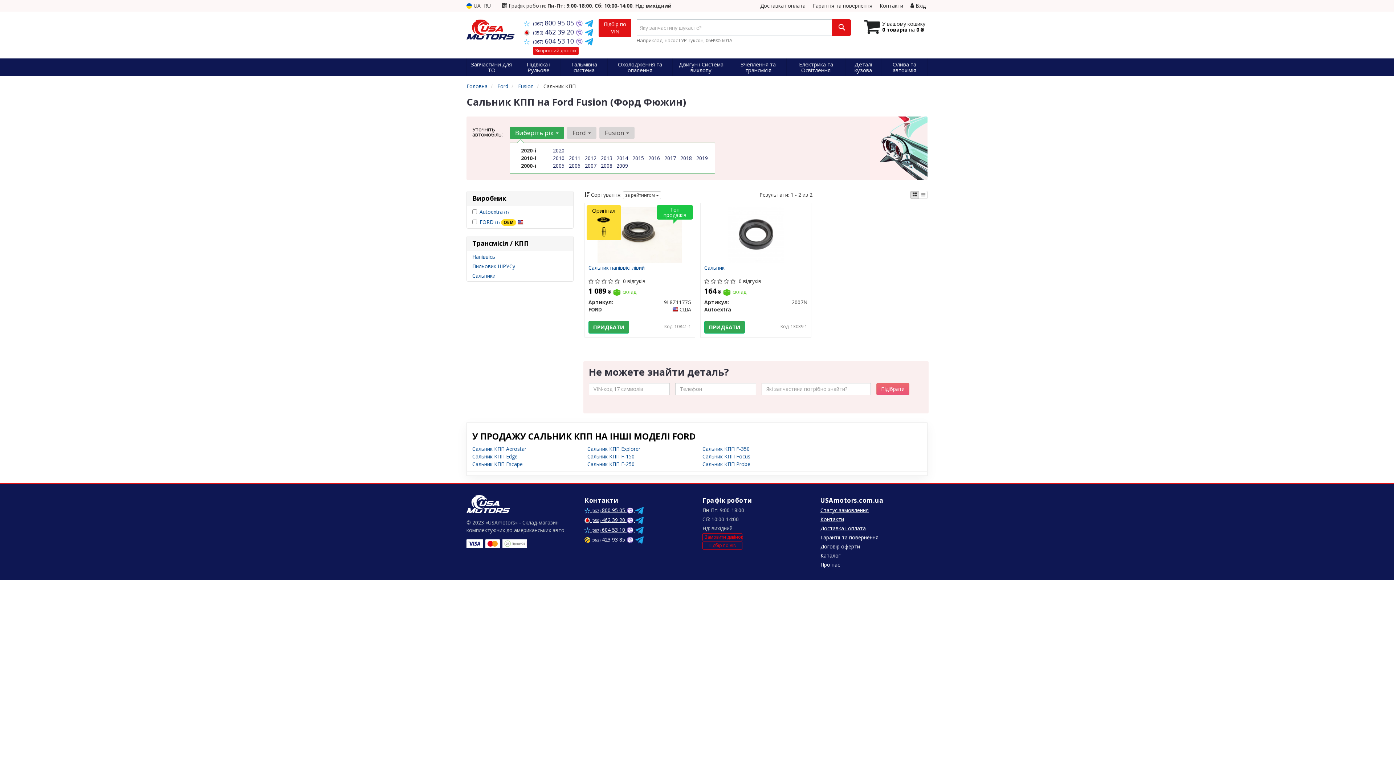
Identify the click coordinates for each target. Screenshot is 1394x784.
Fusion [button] (615, 132)
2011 (574, 158)
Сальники (484, 275)
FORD (497, 222)
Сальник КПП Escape (497, 464)
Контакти (891, 5)
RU (487, 5)
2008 (606, 165)
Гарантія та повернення (842, 5)
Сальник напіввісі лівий (616, 268)
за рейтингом (640, 195)
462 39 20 (554, 32)
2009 (622, 165)
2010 (558, 158)
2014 (622, 158)
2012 (590, 158)
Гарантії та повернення (849, 537)
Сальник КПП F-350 (726, 448)
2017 (670, 158)
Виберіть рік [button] (535, 132)
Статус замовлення (844, 510)
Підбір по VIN (615, 28)
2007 (590, 165)
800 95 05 (554, 23)
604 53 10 (554, 41)
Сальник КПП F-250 (611, 464)
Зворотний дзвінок (555, 51)
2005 (558, 165)
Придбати (608, 327)
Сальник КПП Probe (726, 464)
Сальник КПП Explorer (613, 448)
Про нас (830, 564)
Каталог (830, 555)
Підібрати (893, 388)
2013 (606, 158)
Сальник (714, 268)
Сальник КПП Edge (495, 456)
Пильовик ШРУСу (493, 266)
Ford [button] (579, 132)
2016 (654, 158)
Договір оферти (840, 546)
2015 (638, 158)
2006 (574, 165)
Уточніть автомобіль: (487, 132)
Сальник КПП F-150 (611, 456)
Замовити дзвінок (723, 537)
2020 (558, 150)
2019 (702, 158)
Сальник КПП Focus (726, 456)
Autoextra (494, 211)
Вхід (920, 5)
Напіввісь (483, 256)
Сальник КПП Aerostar (499, 448)
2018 (686, 158)
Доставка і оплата (783, 5)
